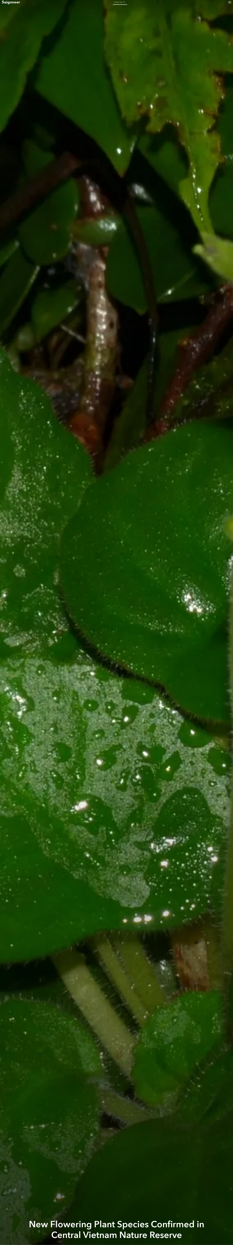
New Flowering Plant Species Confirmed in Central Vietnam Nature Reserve (116, 1229)
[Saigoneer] (11, 2)
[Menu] (229, 2)
